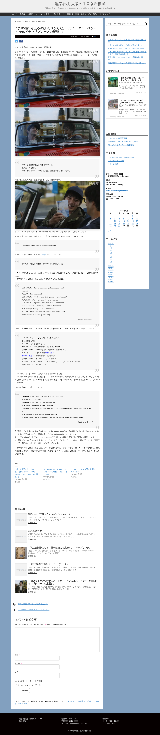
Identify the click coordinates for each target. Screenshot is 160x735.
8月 (111, 246)
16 (137, 221)
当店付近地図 (113, 164)
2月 (111, 260)
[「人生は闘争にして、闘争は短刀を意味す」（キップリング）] (21, 553)
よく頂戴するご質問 (116, 161)
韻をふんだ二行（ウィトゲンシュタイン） (49, 514)
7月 (111, 248)
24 (111, 226)
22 (133, 224)
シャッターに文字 (42, 14)
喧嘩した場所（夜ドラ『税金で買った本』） (125, 45)
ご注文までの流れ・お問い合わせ (121, 157)
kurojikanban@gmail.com (117, 191)
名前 (17, 655)
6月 (111, 251)
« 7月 (110, 231)
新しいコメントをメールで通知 (30, 681)
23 (137, 224)
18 (115, 224)
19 (119, 224)
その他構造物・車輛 (71, 14)
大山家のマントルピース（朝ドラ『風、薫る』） (127, 63)
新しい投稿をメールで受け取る (30, 685)
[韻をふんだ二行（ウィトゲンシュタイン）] (21, 519)
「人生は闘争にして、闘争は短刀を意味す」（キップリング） (59, 547)
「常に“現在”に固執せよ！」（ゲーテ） (48, 564)
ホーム (14, 14)
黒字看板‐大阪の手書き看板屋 (80, 4)
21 (128, 224)
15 (133, 221)
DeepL (43, 255)
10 (111, 221)
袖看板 (30, 14)
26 (119, 226)
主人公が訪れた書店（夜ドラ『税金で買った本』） (128, 48)
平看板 (22, 14)
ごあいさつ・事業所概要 (117, 138)
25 (115, 226)
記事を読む (32, 523)
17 (111, 224)
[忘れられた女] (21, 536)
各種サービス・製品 (89, 14)
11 (115, 221)
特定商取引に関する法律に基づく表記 (123, 142)
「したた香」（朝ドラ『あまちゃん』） (33, 610)
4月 (111, 255)
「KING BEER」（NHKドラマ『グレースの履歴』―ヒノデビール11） (55, 471)
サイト (17, 672)
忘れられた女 (35, 531)
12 (119, 221)
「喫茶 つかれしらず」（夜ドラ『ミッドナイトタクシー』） (131, 79)
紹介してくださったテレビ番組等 (121, 145)
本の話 (96, 36)
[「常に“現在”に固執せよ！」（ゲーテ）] (21, 569)
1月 (111, 262)
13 (124, 221)
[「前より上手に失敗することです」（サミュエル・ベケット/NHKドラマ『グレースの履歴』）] (21, 586)
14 (128, 221)
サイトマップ (104, 14)
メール (18, 663)
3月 (111, 257)
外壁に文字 (56, 14)
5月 (111, 253)
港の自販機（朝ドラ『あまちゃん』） (33, 604)
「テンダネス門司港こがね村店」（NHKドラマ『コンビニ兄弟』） (132, 101)
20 (124, 224)
